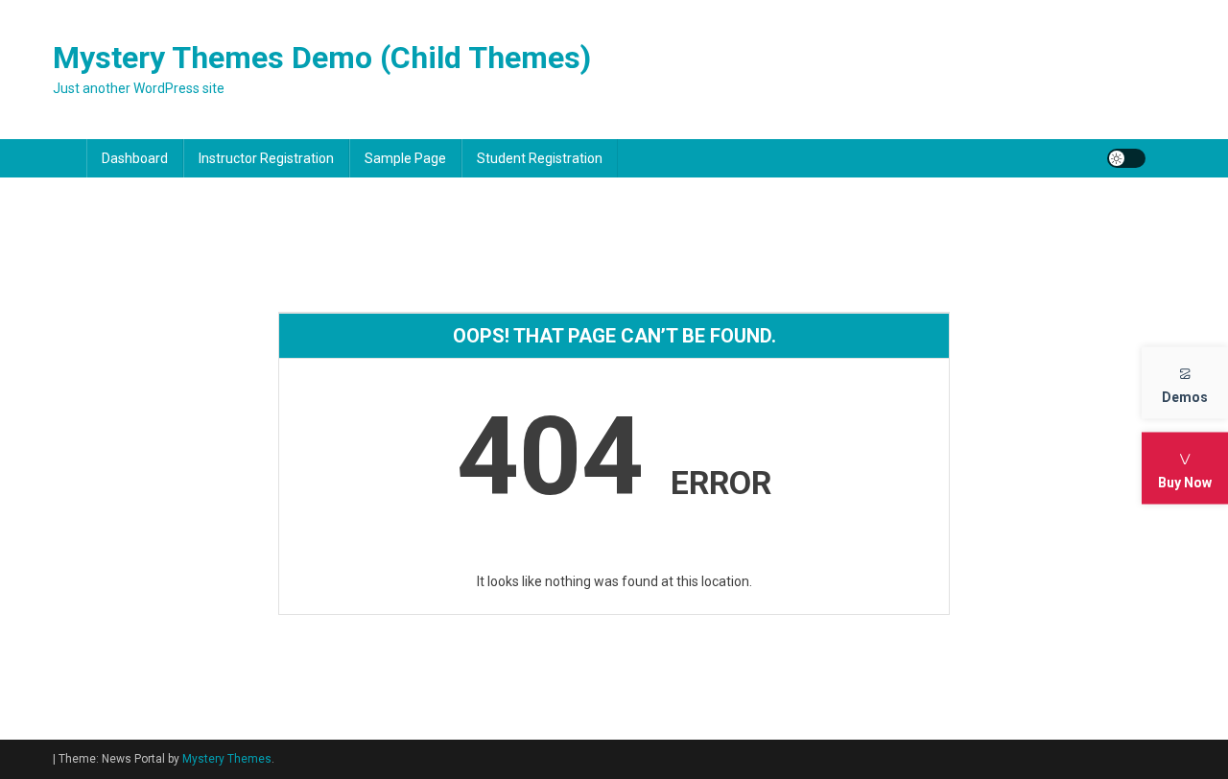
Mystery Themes (227, 759)
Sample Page (405, 158)
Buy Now (1185, 482)
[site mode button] (1126, 158)
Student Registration (539, 158)
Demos (1185, 397)
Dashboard (135, 158)
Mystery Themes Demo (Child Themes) (322, 57)
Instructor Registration (266, 158)
